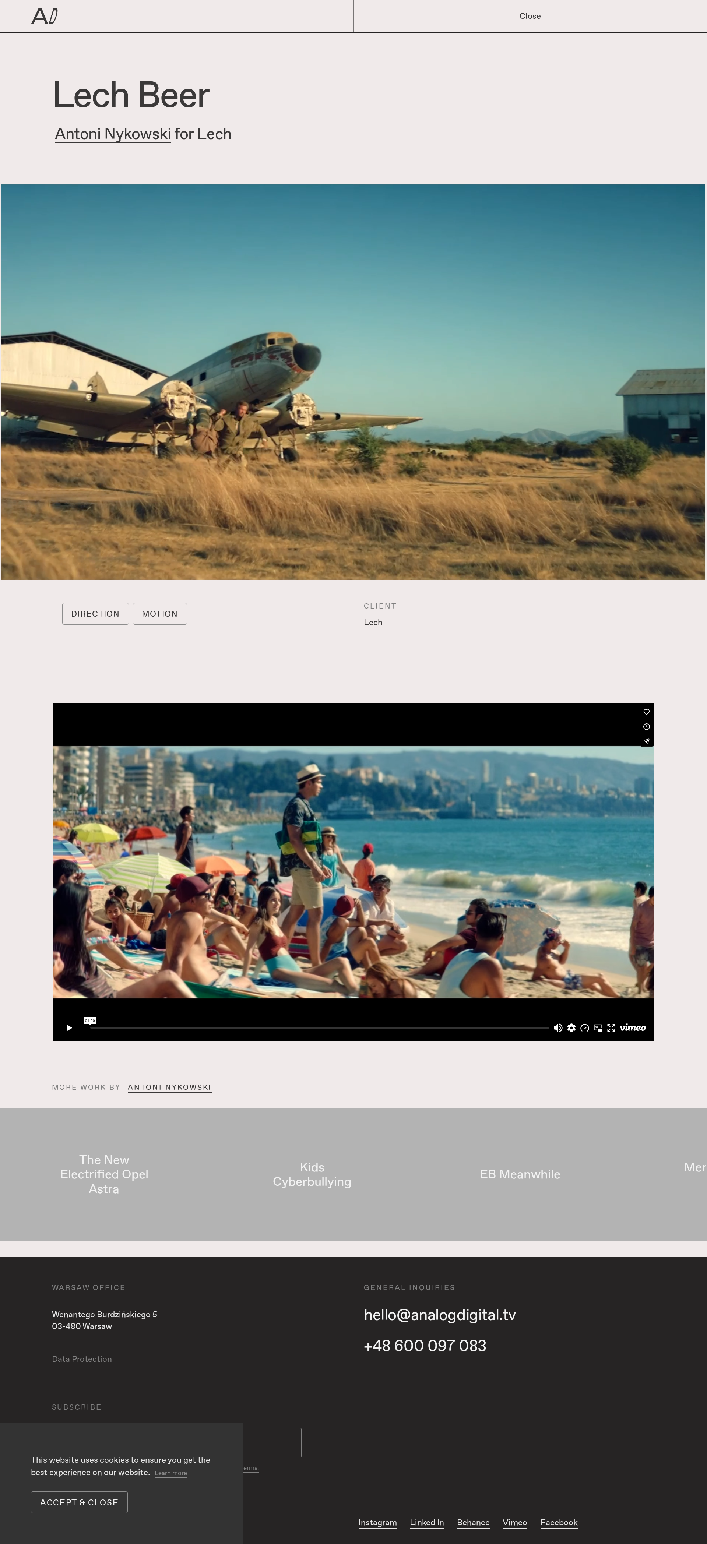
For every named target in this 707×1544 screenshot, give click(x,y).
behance (473, 1522)
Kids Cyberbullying (312, 1174)
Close (530, 16)
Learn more (171, 1473)
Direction (95, 614)
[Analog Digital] (161, 16)
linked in (427, 1522)
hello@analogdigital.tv (440, 1315)
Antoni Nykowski (113, 134)
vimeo (515, 1522)
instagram (378, 1522)
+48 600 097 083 (425, 1346)
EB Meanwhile (520, 1174)
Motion (160, 614)
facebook (559, 1522)
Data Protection (82, 1359)
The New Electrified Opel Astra (104, 1174)
